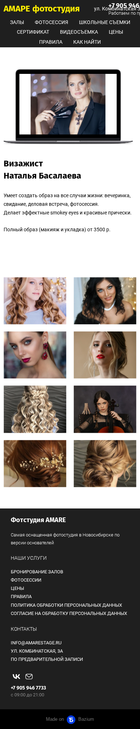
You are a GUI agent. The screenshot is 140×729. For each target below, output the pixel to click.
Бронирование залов (37, 571)
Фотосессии (26, 580)
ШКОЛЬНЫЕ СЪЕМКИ (104, 22)
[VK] (16, 676)
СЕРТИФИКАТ (33, 32)
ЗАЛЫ (17, 22)
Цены (17, 588)
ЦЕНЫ (116, 32)
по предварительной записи (47, 659)
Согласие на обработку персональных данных (69, 613)
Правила (21, 596)
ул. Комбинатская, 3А (37, 651)
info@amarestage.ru (36, 642)
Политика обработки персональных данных (66, 605)
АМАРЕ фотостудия (42, 9)
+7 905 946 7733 (28, 688)
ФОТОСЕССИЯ (51, 22)
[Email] (29, 676)
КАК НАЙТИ (87, 42)
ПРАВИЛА (50, 42)
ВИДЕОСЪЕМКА (79, 32)
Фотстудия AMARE (38, 520)
